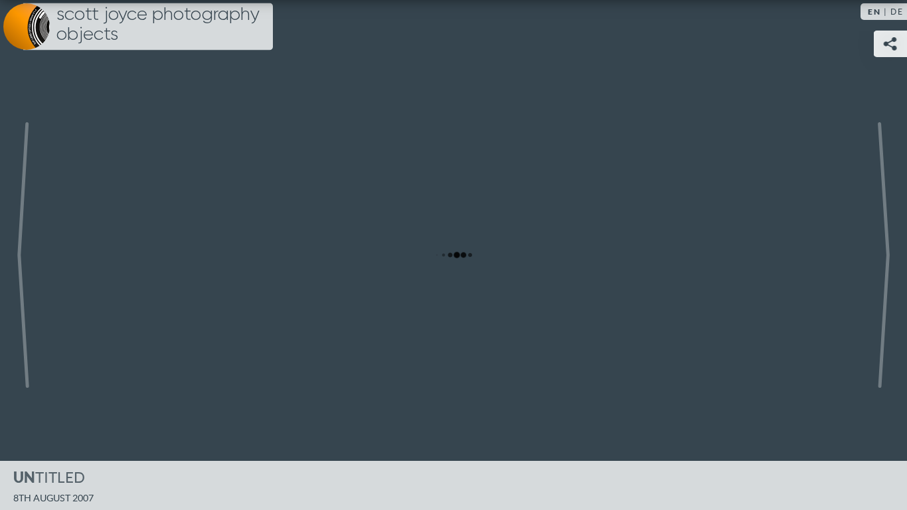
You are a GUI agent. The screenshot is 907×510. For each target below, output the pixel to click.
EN (874, 11)
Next (884, 255)
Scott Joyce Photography (158, 24)
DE (897, 11)
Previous (23, 255)
